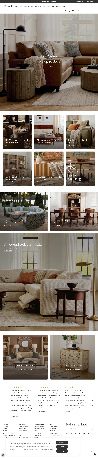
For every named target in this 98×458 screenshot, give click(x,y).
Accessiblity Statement (89, 451)
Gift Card (36, 437)
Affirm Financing (38, 435)
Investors (5, 430)
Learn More (71, 182)
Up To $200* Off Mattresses (49, 1)
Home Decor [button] (38, 6)
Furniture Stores (54, 437)
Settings (62, 451)
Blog (20, 435)
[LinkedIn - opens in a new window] (92, 433)
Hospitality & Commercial (56, 435)
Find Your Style (40, 182)
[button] (38, 1)
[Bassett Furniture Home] (8, 6)
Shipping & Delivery (39, 426)
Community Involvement (9, 432)
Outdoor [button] (48, 6)
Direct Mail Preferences (39, 432)
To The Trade (53, 431)
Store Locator (53, 426)
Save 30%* (7, 145)
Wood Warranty (22, 428)
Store (51, 424)
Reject (62, 446)
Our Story (5, 426)
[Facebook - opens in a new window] (71, 433)
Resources (22, 424)
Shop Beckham (8, 250)
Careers (5, 428)
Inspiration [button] (64, 6)
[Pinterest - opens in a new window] (80, 433)
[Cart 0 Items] (92, 11)
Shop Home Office (10, 182)
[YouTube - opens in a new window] (84, 433)
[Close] (76, 442)
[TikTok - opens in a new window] (75, 433)
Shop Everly (25, 374)
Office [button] (31, 6)
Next (94, 397)
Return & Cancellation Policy (39, 429)
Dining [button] (21, 6)
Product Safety (22, 433)
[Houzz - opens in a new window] (88, 433)
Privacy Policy (50, 449)
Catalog (21, 432)
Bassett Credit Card (39, 433)
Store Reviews (53, 428)
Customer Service (39, 424)
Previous (4, 397)
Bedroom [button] (26, 6)
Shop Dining (57, 226)
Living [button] (16, 6)
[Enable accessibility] (3, 455)
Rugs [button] (43, 6)
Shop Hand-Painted (72, 374)
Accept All (62, 442)
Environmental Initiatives (9, 433)
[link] (79, 2)
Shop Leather (71, 145)
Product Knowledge (23, 437)
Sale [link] (53, 6)
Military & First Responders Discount (9, 436)
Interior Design (53, 433)
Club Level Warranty (23, 430)
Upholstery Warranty (23, 426)
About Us (5, 424)
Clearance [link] (57, 6)
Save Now (39, 145)
